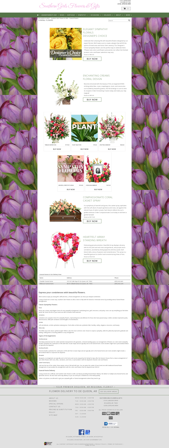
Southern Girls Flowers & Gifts (69, 6)
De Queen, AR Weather (74, 440)
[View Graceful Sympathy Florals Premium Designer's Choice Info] (71, 168)
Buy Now (92, 58)
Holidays (107, 15)
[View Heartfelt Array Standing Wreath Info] (66, 249)
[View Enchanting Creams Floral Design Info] (66, 87)
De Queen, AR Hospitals (95, 436)
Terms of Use (90, 445)
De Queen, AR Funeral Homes (75, 436)
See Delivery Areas (108, 392)
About (118, 15)
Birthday (71, 15)
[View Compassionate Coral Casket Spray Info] (66, 209)
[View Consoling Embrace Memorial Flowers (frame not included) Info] (98, 168)
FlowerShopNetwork (86, 444)
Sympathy (82, 15)
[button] (126, 8)
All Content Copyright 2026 (67, 444)
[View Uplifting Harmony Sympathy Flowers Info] (112, 128)
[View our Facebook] (81, 434)
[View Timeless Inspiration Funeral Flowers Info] (57, 128)
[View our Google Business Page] (87, 434)
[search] (129, 20)
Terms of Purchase (115, 444)
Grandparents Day (49, 15)
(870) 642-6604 (126, 4)
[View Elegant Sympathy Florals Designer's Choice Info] (66, 44)
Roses (62, 15)
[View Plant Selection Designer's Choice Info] (84, 128)
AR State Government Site (93, 440)
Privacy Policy (100, 444)
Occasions (95, 15)
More (128, 15)
